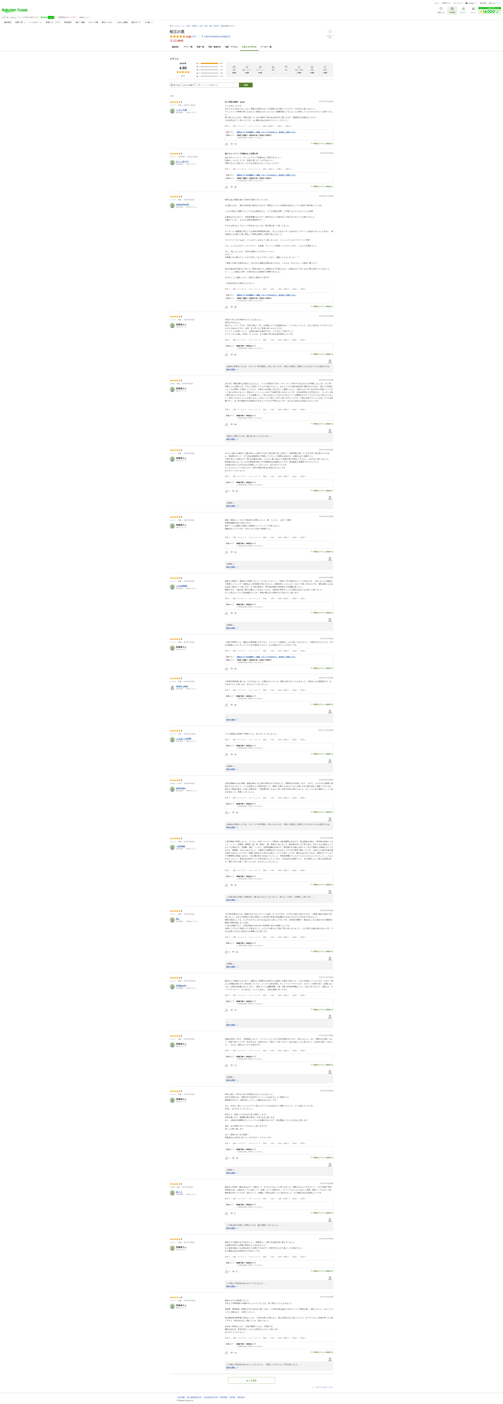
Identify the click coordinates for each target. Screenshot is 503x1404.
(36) (249, 46)
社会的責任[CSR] (211, 1397)
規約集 (232, 1397)
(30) (214, 46)
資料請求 (241, 1397)
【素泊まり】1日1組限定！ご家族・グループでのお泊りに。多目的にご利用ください (266, 132)
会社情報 (181, 1397)
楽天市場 (483, 3)
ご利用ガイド (446, 3)
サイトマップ (458, 3)
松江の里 (177, 31)
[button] (196, 111)
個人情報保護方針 (194, 1397)
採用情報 (223, 1397)
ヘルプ (436, 3)
